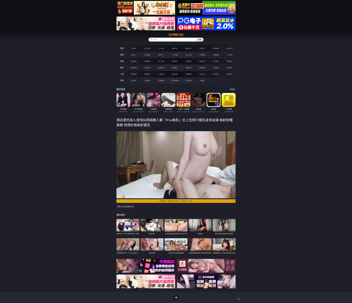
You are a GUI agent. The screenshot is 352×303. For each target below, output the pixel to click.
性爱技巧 (230, 74)
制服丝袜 (188, 61)
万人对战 (161, 48)
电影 (122, 61)
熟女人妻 (188, 55)
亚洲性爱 (134, 61)
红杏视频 (188, 81)
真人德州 (147, 48)
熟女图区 (216, 68)
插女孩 (134, 81)
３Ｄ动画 (175, 55)
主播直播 (216, 55)
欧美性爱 (175, 61)
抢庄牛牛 (230, 48)
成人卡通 (161, 61)
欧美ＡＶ (161, 55)
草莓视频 (161, 81)
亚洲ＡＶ (134, 55)
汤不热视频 (174, 81)
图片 (122, 67)
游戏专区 (175, 48)
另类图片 (230, 68)
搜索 (199, 40)
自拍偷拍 (147, 55)
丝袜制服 (202, 55)
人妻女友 (161, 74)
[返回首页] (238, 299)
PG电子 (133, 48)
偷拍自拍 (147, 61)
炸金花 (202, 48)
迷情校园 (188, 74)
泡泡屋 (202, 81)
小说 (122, 74)
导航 (122, 80)
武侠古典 (175, 74)
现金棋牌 (216, 48)
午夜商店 (147, 81)
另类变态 (230, 61)
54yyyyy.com (176, 35)
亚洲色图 (147, 68)
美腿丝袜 (188, 68)
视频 (122, 55)
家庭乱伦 (147, 74)
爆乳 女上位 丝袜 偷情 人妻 (125, 206)
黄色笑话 (216, 74)
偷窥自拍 (134, 68)
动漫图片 (175, 68)
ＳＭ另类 (230, 55)
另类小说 (202, 74)
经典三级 (202, 61)
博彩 (122, 48)
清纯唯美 (202, 68)
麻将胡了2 (188, 48)
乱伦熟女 (216, 61)
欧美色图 (161, 68)
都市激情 (134, 74)
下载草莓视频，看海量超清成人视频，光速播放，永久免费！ (176, 201)
